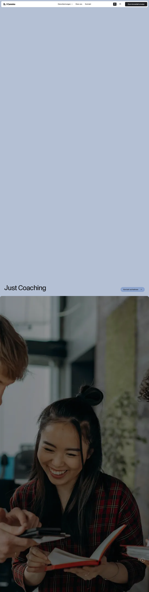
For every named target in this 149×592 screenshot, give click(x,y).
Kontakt (88, 4)
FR (120, 4)
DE (115, 4)
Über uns (79, 4)
